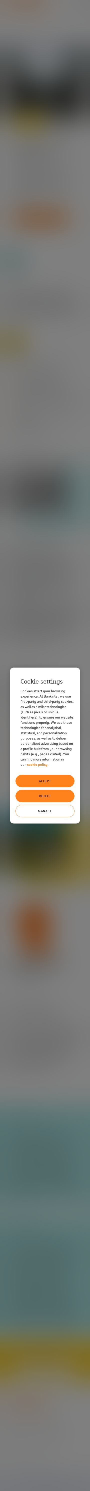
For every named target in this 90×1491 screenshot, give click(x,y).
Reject (45, 796)
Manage (45, 811)
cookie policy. (37, 764)
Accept (45, 781)
